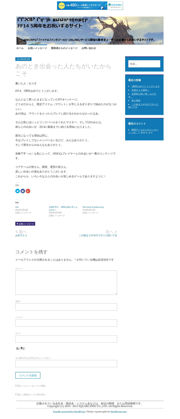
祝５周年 (135, 100)
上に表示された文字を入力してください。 (34, 358)
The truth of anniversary (93, 207)
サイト (18, 333)
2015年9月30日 (23, 59)
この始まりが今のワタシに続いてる (143, 106)
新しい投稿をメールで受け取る (31, 394)
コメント (19, 268)
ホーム (20, 48)
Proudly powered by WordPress (69, 411)
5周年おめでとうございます (145, 86)
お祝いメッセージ (37, 48)
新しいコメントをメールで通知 (31, 385)
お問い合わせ (89, 48)
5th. (17, 207)
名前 (18, 301)
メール (19, 317)
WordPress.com (118, 411)
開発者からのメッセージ (64, 48)
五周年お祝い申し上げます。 (142, 95)
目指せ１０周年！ (140, 90)
